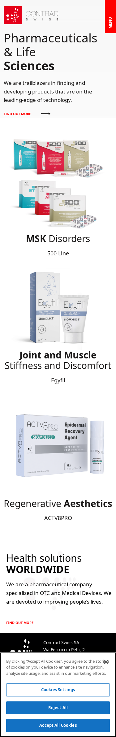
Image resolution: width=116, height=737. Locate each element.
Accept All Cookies (57, 725)
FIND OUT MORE (18, 113)
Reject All (58, 707)
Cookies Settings (58, 689)
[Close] (106, 662)
